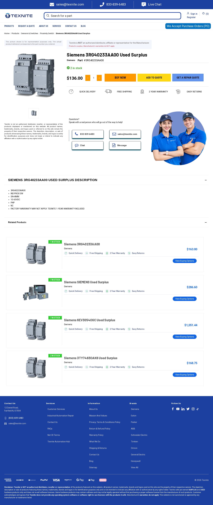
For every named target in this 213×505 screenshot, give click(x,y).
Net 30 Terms (54, 435)
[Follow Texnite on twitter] (188, 408)
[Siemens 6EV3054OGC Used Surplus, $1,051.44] (35, 330)
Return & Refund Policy (99, 429)
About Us (43, 26)
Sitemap (93, 467)
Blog (83, 26)
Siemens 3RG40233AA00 (82, 244)
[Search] (48, 15)
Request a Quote (26, 26)
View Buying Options (184, 261)
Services (56, 26)
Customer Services (56, 409)
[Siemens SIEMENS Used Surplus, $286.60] (35, 292)
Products (9, 26)
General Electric (138, 454)
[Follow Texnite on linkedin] (182, 408)
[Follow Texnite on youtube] (177, 408)
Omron (134, 448)
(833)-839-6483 (16, 418)
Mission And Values (98, 415)
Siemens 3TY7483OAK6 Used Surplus (90, 358)
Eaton (133, 415)
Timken (134, 441)
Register (191, 17)
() (207, 13)
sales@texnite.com (17, 423)
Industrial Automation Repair (61, 415)
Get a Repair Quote (188, 77)
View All (134, 467)
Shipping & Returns (98, 448)
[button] (106, 180)
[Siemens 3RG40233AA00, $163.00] (35, 255)
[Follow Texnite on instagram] (193, 408)
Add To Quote (154, 77)
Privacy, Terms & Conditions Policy (104, 422)
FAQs (50, 429)
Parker (134, 422)
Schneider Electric (139, 435)
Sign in (194, 13)
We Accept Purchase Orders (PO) (188, 26)
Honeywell (135, 461)
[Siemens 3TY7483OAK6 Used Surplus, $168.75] (35, 368)
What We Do (94, 441)
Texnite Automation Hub (59, 441)
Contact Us (71, 26)
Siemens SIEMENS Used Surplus (86, 282)
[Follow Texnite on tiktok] (198, 409)
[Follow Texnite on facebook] (172, 408)
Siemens (135, 409)
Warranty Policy (96, 435)
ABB (133, 429)
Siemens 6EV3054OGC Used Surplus (89, 320)
